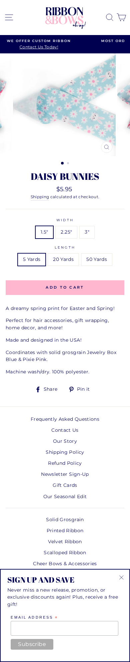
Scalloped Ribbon (65, 552)
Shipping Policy (65, 452)
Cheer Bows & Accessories (65, 563)
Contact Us (64, 430)
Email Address (34, 617)
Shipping (40, 197)
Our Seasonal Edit (65, 496)
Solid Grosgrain (65, 519)
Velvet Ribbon (65, 541)
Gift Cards (65, 485)
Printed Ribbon (65, 530)
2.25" (66, 232)
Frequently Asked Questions (65, 419)
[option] (65, 104)
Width (64, 220)
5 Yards (31, 259)
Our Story (65, 441)
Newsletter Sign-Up (65, 474)
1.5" (44, 232)
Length (65, 247)
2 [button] (68, 164)
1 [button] (62, 163)
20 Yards (63, 259)
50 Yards (96, 259)
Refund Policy (65, 463)
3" (87, 232)
